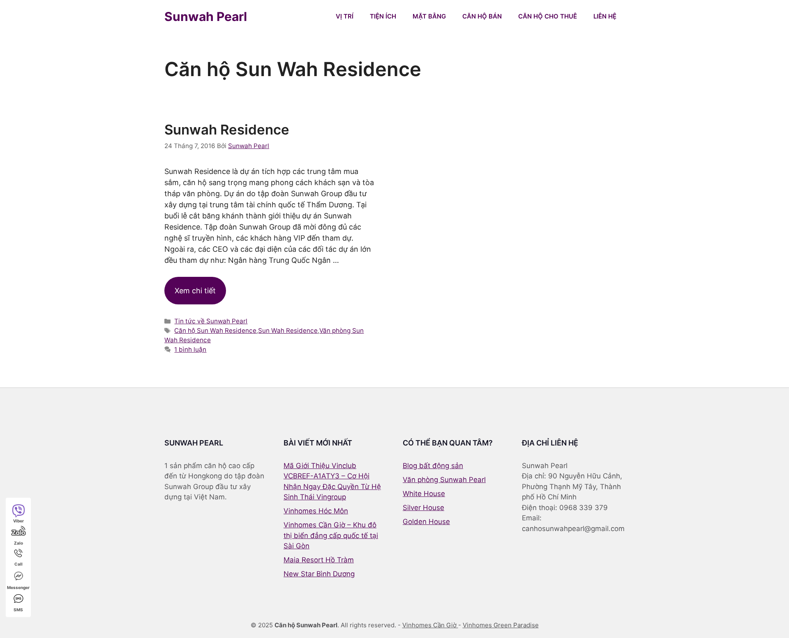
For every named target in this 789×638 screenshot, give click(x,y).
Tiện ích (383, 16)
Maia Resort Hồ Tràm (319, 560)
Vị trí (344, 16)
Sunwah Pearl (205, 16)
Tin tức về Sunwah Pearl (210, 321)
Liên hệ (604, 16)
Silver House (423, 507)
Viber (18, 520)
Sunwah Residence (226, 129)
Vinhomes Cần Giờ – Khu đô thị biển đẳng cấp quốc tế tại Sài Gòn (331, 535)
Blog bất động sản (433, 466)
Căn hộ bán (482, 16)
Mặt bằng (429, 16)
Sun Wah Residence (288, 330)
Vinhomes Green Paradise (501, 625)
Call (18, 563)
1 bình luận (190, 349)
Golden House (426, 521)
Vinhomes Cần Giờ (430, 625)
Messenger (18, 587)
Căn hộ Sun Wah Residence (215, 330)
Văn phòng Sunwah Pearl (444, 480)
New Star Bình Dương (319, 574)
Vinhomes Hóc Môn (316, 511)
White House (424, 494)
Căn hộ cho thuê (547, 16)
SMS (18, 609)
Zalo (18, 543)
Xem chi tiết (195, 290)
